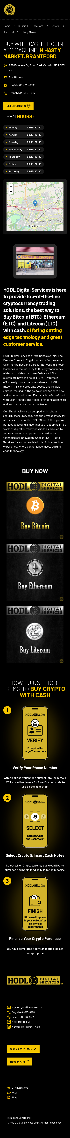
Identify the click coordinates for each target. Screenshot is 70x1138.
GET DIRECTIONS (16, 105)
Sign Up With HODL (21, 1048)
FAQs (14, 1092)
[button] (35, 203)
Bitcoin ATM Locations (30, 25)
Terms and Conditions (19, 1117)
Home (6, 25)
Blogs (15, 1097)
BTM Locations (20, 1087)
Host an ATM (17, 1061)
